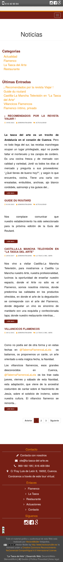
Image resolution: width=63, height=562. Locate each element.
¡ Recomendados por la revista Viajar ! (28, 87)
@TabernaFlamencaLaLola (35, 349)
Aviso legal (54, 559)
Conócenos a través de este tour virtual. (31, 476)
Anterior (28, 420)
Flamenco (10, 60)
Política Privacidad (39, 559)
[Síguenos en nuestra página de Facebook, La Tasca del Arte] (31, 523)
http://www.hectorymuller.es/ (45, 544)
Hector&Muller (32, 541)
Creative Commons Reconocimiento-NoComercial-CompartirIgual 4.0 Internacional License (31, 549)
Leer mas (11, 193)
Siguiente (54, 420)
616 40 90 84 (12, 3)
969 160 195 (25, 466)
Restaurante (12, 69)
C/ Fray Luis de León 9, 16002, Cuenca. (34, 471)
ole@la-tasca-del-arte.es (33, 460)
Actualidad (10, 56)
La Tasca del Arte (15, 65)
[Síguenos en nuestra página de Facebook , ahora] (55, 3)
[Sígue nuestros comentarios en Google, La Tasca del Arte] (59, 3)
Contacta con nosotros (33, 455)
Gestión (25, 559)
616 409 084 (42, 466)
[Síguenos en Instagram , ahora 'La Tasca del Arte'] (51, 3)
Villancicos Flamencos (18, 104)
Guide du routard (15, 91)
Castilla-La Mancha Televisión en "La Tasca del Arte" (32, 97)
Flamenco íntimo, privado (20, 108)
